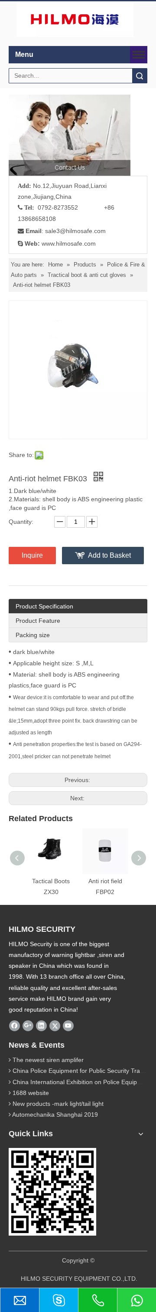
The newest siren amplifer (48, 1059)
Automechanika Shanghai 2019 (55, 1114)
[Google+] (28, 1025)
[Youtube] (68, 1025)
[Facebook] (14, 1025)
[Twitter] (54, 1025)
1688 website (31, 1092)
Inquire (32, 555)
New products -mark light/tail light (58, 1103)
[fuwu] (69, 135)
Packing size (33, 634)
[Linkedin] (41, 1025)
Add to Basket (109, 555)
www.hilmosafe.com (69, 243)
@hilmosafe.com (83, 230)
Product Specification (44, 606)
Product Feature (38, 620)
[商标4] (74, 19)
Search (139, 76)
